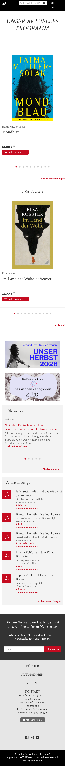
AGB (22, 757)
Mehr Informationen (16, 446)
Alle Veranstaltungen (50, 601)
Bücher (32, 666)
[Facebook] (26, 737)
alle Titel (60, 325)
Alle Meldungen (51, 468)
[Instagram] (32, 737)
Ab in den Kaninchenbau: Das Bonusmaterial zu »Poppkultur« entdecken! (32, 427)
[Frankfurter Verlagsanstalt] (5, 3)
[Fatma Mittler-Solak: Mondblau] (32, 88)
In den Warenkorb (16, 152)
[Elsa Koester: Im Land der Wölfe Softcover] (32, 235)
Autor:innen (32, 675)
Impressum (12, 757)
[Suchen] (44, 3)
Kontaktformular (34, 719)
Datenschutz (32, 757)
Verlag (32, 683)
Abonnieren (53, 649)
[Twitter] (37, 737)
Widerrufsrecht (49, 757)
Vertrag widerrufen (32, 760)
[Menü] (10, 3)
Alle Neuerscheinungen (53, 178)
